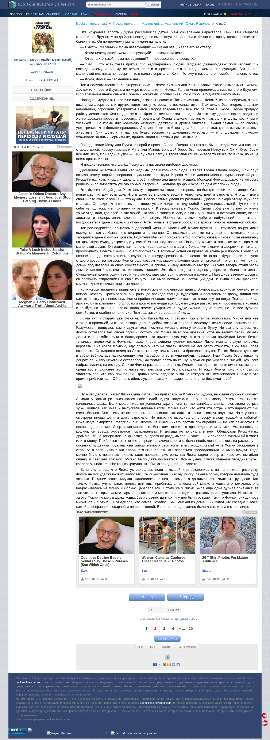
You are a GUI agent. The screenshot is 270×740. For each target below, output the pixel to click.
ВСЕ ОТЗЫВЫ (146, 647)
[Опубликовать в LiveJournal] (159, 664)
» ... (182, 629)
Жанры (121, 13)
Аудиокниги (101, 13)
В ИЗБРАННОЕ (188, 647)
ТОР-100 (71, 13)
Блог (135, 13)
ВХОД (210, 4)
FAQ (84, 13)
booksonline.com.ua (28, 682)
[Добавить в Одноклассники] (169, 664)
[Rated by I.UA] (37, 733)
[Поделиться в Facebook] (155, 664)
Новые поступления (43, 13)
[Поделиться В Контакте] (178, 664)
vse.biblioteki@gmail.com (155, 702)
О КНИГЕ (166, 647)
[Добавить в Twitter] (173, 664)
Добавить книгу (244, 13)
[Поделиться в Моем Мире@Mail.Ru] (164, 664)
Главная (15, 13)
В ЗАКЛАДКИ (213, 14)
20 (191, 629)
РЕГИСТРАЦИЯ (190, 4)
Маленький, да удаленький (176, 619)
